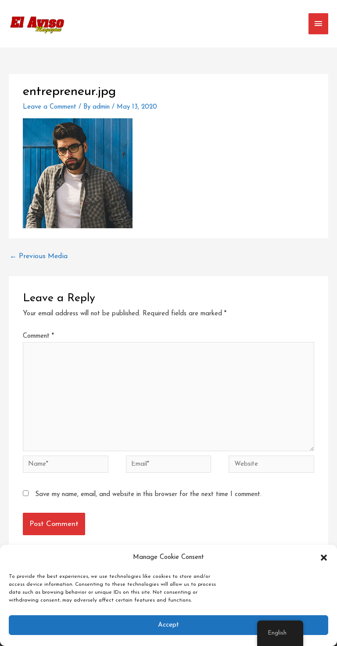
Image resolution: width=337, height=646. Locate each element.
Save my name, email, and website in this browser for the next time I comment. (148, 494)
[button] (323, 557)
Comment (38, 336)
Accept (168, 625)
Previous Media (39, 256)
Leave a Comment (49, 107)
